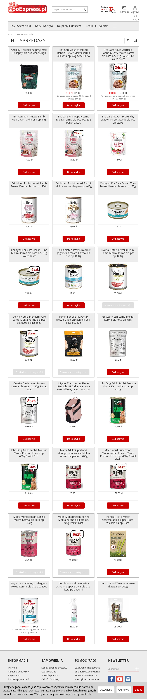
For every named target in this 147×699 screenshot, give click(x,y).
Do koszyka (29, 105)
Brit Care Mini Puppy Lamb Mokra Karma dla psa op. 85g (29, 118)
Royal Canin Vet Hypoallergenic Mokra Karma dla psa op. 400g (29, 585)
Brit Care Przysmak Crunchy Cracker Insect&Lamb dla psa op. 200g (118, 119)
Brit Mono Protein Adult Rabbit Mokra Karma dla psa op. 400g (73, 184)
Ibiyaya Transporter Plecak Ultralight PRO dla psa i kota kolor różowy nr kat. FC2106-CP (73, 388)
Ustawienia (106, 689)
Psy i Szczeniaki (20, 26)
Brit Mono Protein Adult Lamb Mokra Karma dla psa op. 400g (29, 184)
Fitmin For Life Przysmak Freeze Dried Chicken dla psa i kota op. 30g (73, 319)
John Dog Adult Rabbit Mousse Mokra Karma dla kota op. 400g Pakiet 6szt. (29, 453)
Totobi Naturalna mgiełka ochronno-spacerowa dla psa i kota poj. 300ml (73, 586)
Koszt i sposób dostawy (54, 667)
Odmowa (123, 689)
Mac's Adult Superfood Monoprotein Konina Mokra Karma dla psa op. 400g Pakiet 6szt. (118, 454)
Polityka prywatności (19, 679)
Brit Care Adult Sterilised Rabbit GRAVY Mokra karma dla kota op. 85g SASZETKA (73, 53)
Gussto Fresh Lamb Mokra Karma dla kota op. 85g (118, 318)
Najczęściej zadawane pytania (87, 681)
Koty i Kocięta (44, 26)
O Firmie (12, 667)
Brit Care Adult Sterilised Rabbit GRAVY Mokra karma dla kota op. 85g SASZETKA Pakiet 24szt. (118, 54)
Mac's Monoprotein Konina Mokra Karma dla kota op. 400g (29, 520)
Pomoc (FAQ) (85, 660)
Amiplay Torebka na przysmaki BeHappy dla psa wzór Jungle (29, 51)
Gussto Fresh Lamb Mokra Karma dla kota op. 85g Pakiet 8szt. (29, 386)
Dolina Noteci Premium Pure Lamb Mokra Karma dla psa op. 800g (118, 253)
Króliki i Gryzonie (97, 26)
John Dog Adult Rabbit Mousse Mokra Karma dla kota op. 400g (118, 386)
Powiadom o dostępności (118, 305)
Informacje (18, 660)
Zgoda (138, 689)
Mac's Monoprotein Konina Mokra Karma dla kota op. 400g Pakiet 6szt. (73, 520)
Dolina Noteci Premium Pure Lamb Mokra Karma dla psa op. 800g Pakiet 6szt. (29, 319)
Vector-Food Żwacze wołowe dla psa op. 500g (118, 585)
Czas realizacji (49, 671)
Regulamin (14, 675)
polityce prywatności (80, 694)
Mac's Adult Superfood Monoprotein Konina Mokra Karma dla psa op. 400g (73, 453)
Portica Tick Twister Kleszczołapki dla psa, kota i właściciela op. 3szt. (117, 520)
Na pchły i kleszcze (69, 26)
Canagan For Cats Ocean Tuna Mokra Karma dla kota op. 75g (118, 184)
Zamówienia (52, 660)
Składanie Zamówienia (87, 671)
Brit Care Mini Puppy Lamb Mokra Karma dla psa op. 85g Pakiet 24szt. (73, 119)
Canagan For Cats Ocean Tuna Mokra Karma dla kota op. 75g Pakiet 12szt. (29, 253)
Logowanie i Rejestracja (87, 667)
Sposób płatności (50, 675)
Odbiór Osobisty (50, 679)
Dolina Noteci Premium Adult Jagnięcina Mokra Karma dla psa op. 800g (73, 253)
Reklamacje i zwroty (19, 671)
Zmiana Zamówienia (86, 675)
